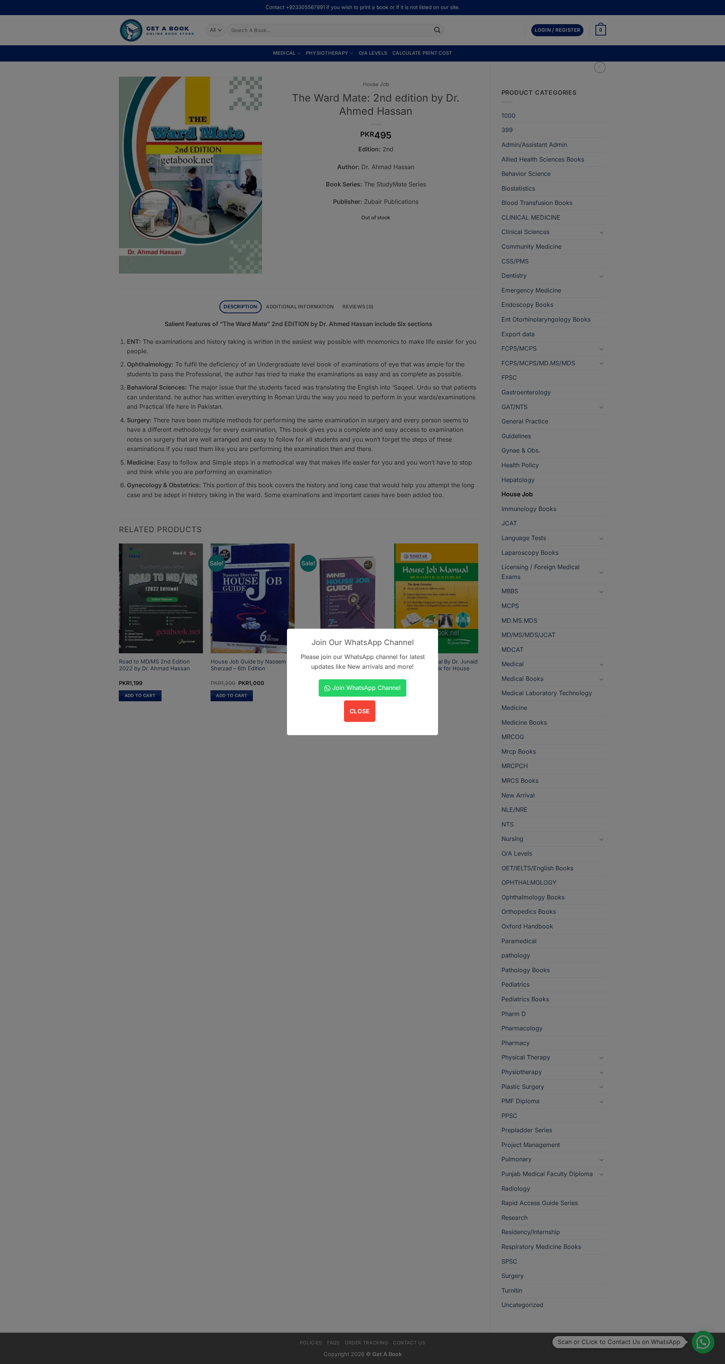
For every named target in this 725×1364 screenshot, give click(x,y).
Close (360, 710)
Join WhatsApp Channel (365, 687)
